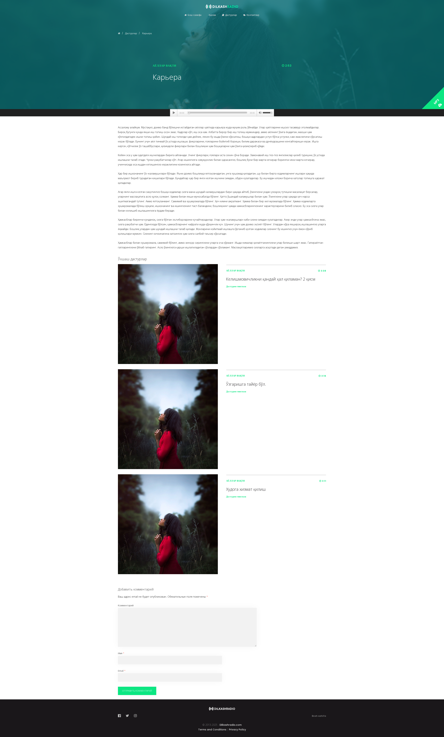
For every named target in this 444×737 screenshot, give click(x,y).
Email (121, 670)
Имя (121, 653)
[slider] (267, 112)
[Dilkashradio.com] (222, 4)
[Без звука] (260, 113)
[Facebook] (120, 715)
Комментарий (126, 605)
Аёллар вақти (164, 66)
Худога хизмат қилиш (246, 489)
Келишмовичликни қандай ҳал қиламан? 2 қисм (270, 279)
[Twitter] (127, 715)
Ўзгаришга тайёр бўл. (246, 384)
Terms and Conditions (212, 729)
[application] (222, 112)
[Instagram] (135, 715)
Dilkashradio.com (231, 725)
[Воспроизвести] (173, 112)
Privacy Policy (237, 729)
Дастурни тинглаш (236, 286)
